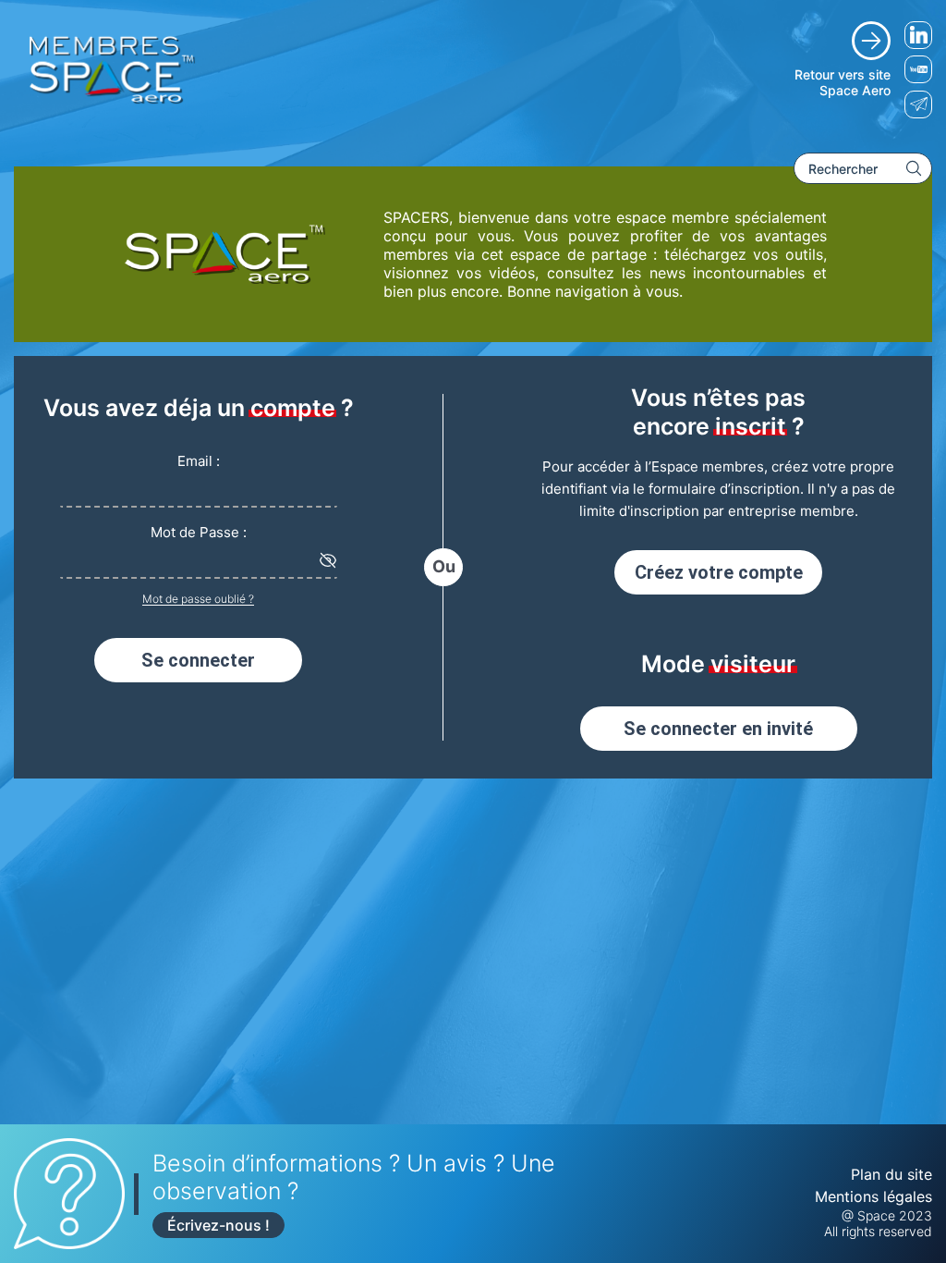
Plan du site (891, 1174)
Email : (198, 461)
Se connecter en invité (718, 728)
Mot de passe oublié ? (198, 599)
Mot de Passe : (199, 532)
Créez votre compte (719, 572)
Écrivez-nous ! (218, 1225)
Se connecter (198, 660)
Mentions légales (873, 1196)
